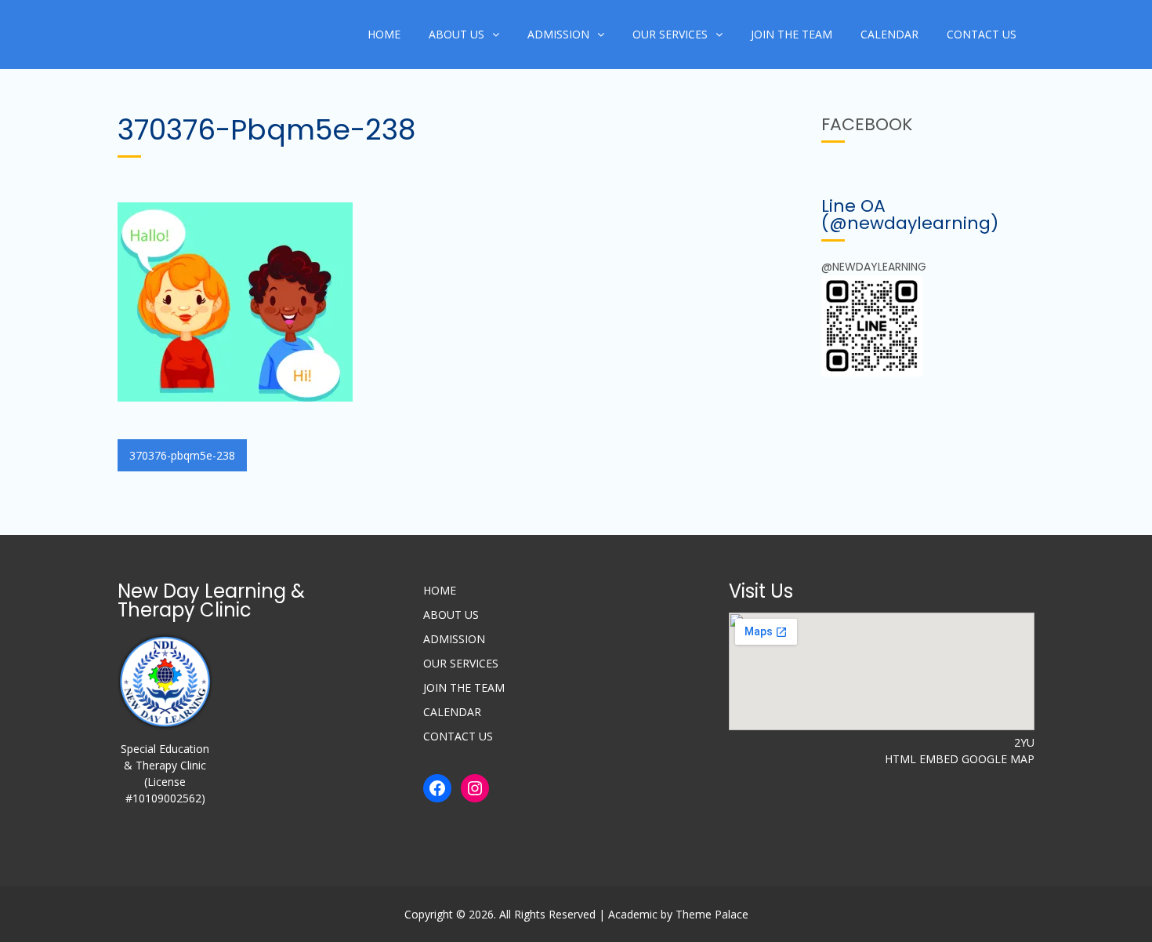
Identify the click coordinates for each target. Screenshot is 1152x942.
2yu (1024, 742)
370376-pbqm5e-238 (182, 455)
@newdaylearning (873, 267)
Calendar (889, 34)
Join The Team (791, 34)
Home (384, 34)
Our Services (670, 34)
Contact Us (981, 34)
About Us (456, 34)
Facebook (867, 124)
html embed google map (959, 758)
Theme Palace (712, 914)
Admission (558, 34)
